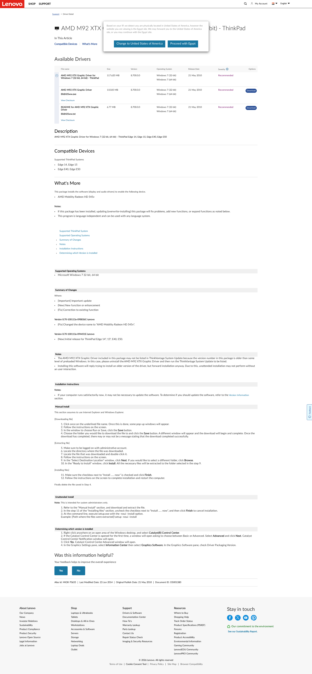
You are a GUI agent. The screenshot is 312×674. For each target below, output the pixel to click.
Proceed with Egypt (182, 43)
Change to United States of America (140, 43)
